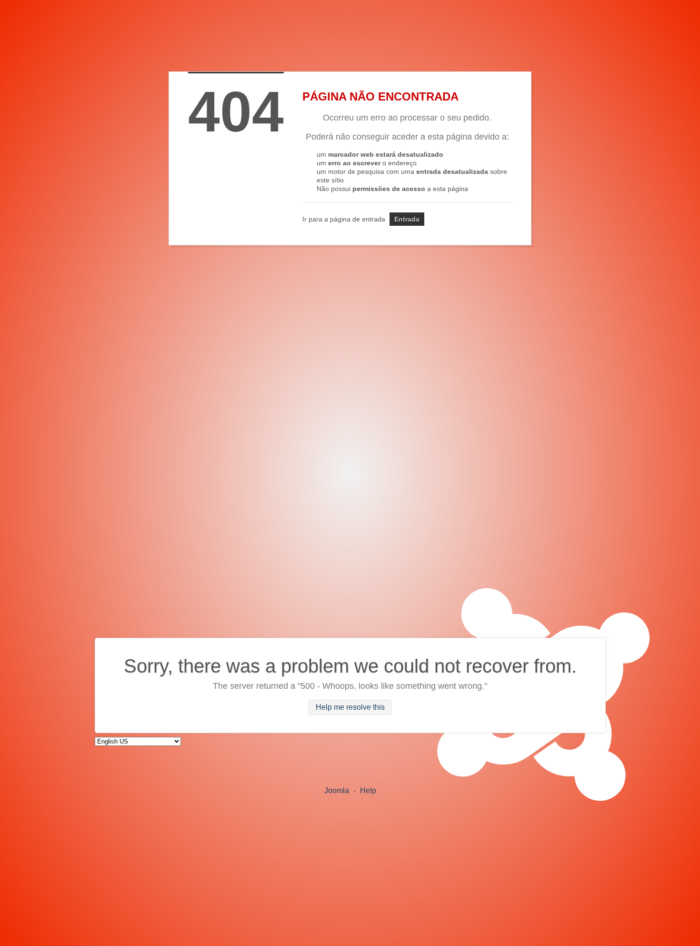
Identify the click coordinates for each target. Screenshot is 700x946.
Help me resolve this (350, 708)
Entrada (407, 219)
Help (368, 790)
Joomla (336, 790)
